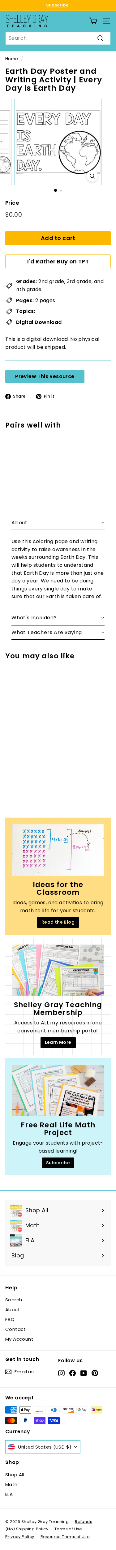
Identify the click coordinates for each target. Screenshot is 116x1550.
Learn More (58, 1042)
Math (11, 1484)
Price (12, 203)
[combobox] (58, 38)
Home (11, 59)
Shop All (14, 1474)
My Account (19, 1339)
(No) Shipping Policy (26, 1529)
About (12, 1309)
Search (13, 1299)
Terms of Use (68, 1529)
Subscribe (57, 5)
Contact (15, 1329)
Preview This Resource (44, 376)
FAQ (10, 1319)
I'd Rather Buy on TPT (58, 261)
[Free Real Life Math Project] (58, 1090)
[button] (58, 523)
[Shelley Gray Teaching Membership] (58, 970)
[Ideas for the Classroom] (58, 850)
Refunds (83, 1521)
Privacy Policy (19, 1537)
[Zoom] (92, 176)
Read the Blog (58, 922)
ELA (9, 1494)
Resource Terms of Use (65, 1537)
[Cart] (93, 21)
